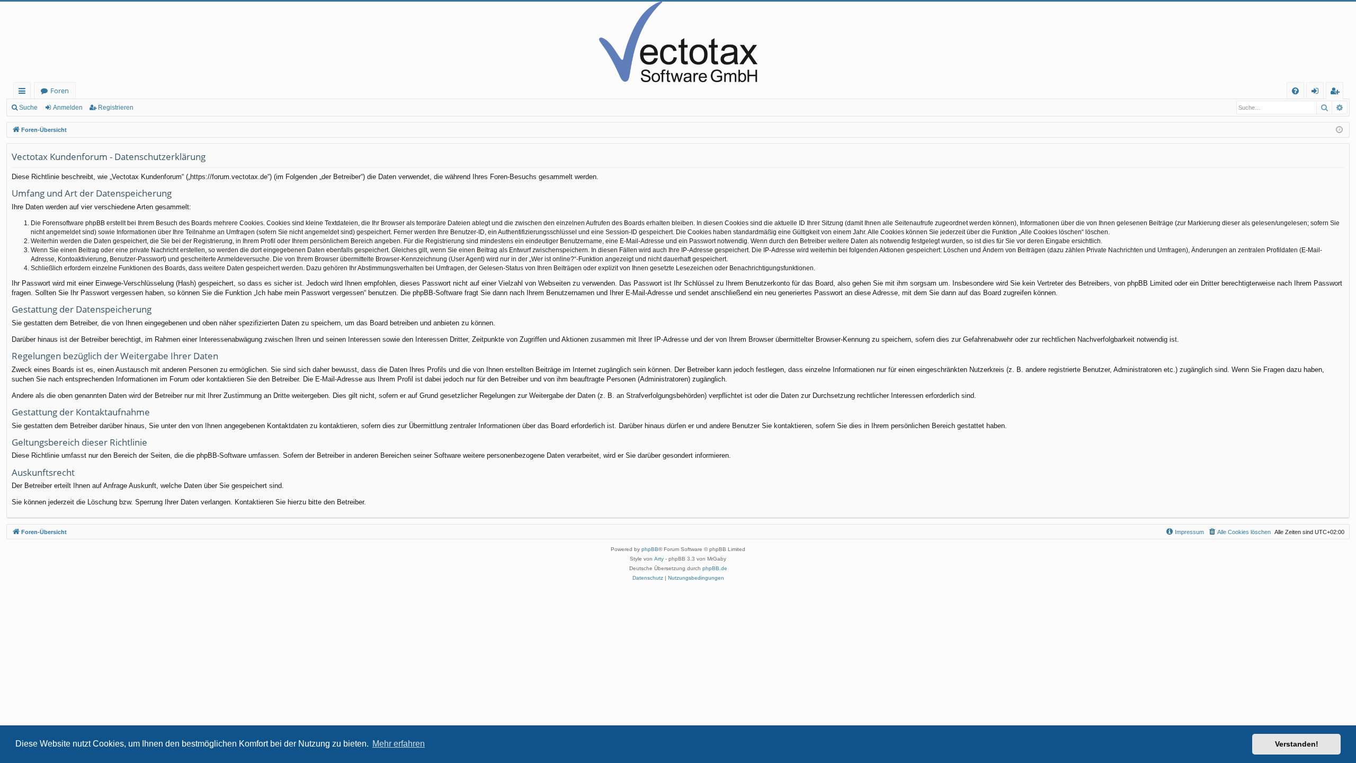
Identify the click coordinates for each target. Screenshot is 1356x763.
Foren (59, 90)
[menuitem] (1295, 91)
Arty (659, 559)
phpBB (649, 549)
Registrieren (115, 107)
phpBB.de (714, 568)
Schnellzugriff (24, 92)
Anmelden (68, 107)
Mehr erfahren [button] (398, 743)
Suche (28, 107)
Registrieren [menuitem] (1337, 92)
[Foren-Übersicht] (678, 42)
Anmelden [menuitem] (1317, 92)
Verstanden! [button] (1296, 744)
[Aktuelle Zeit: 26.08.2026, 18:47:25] (1339, 130)
